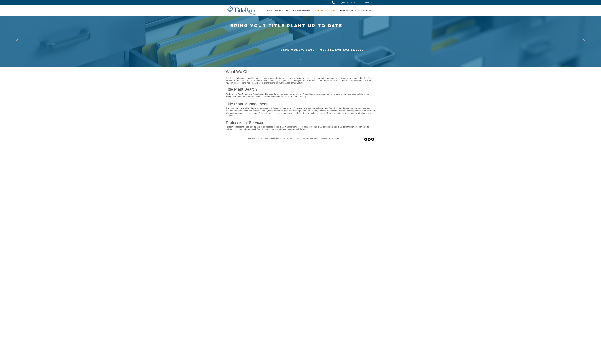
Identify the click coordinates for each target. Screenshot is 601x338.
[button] (297, 10)
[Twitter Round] (369, 139)
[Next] (584, 41)
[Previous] (17, 41)
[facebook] (365, 139)
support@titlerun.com (283, 138)
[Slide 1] (300, 59)
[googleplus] (372, 139)
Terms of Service (320, 138)
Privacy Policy (335, 138)
